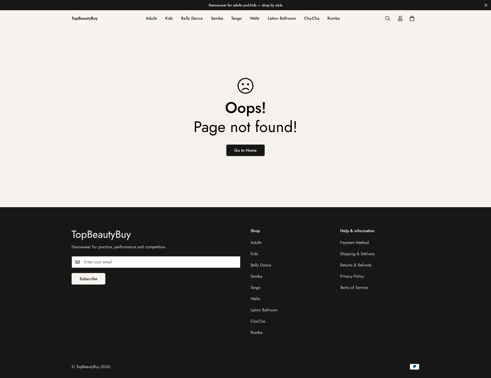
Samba (217, 18)
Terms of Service (354, 287)
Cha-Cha (311, 18)
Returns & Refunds (355, 265)
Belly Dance (192, 18)
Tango (236, 18)
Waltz (255, 18)
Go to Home (245, 150)
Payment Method (354, 242)
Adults (151, 18)
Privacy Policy (352, 276)
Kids (169, 18)
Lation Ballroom (282, 18)
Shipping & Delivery (357, 254)
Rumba (333, 18)
